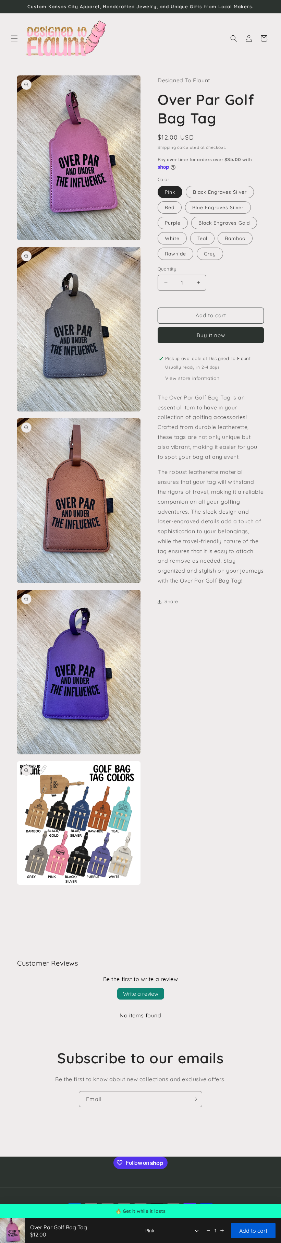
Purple (173, 223)
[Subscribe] (194, 1099)
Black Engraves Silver (220, 192)
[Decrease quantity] (208, 1230)
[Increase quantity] (222, 1230)
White (172, 238)
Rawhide (175, 254)
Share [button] (171, 601)
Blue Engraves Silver (218, 207)
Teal (202, 238)
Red (169, 207)
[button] (14, 38)
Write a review (140, 993)
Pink (170, 192)
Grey (210, 254)
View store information (192, 378)
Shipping (167, 147)
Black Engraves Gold (224, 223)
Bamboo (235, 238)
